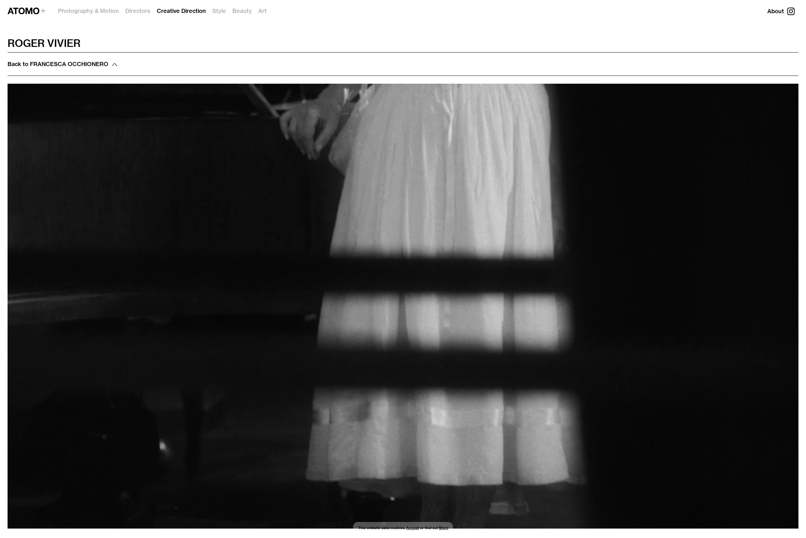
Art (262, 10)
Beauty (242, 10)
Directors (137, 10)
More (443, 527)
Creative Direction (181, 10)
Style (219, 10)
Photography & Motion (88, 10)
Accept (412, 527)
